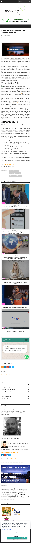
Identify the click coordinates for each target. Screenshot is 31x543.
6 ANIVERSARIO (10, 499)
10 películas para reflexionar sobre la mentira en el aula (15, 283)
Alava (16, 494)
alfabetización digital (5, 497)
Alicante (14, 491)
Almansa (12, 497)
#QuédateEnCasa (7, 489)
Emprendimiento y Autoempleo (15, 389)
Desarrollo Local (15, 384)
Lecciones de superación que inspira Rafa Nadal (15, 307)
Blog (4, 37)
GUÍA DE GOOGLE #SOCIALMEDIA (15, 331)
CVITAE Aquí (13, 458)
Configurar (15, 539)
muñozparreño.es (20, 445)
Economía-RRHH (15, 387)
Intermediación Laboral (15, 396)
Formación (15, 394)
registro (10, 155)
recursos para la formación (15, 173)
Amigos (21, 494)
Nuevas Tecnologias (14, 170)
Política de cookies (6, 529)
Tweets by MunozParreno (7, 374)
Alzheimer (24, 491)
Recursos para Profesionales (15, 175)
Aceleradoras (4, 496)
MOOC (7, 68)
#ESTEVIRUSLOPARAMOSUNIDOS (13, 492)
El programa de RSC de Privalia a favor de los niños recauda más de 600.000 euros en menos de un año (16, 207)
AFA (14, 489)
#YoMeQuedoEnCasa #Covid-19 (18, 496)
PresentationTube (17, 102)
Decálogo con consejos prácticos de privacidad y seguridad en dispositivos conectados (15, 257)
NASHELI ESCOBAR (9, 164)
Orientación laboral (15, 398)
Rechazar (15, 536)
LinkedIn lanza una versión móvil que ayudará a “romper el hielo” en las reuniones (15, 232)
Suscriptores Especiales (15, 401)
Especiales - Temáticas (15, 391)
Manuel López (5, 40)
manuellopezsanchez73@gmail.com (9, 452)
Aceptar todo (15, 532)
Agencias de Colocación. (8, 494)
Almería (19, 491)
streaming (19, 93)
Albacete (19, 489)
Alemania (10, 490)
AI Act (20, 497)
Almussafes (16, 497)
